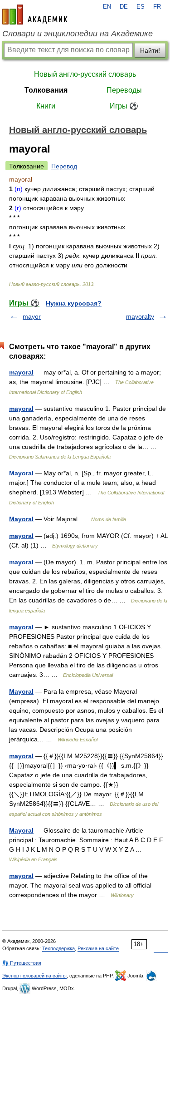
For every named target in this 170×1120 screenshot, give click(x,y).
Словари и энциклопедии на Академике (77, 33)
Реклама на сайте (98, 948)
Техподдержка (58, 948)
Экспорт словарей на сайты (34, 975)
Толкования (46, 90)
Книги (45, 106)
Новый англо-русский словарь (85, 74)
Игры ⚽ (124, 106)
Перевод (64, 166)
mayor (32, 316)
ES (140, 7)
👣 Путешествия (21, 963)
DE (124, 7)
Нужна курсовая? (74, 303)
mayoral (21, 372)
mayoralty (140, 316)
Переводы (124, 90)
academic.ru (35, 15)
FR (157, 7)
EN (107, 7)
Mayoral (21, 473)
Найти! (150, 50)
